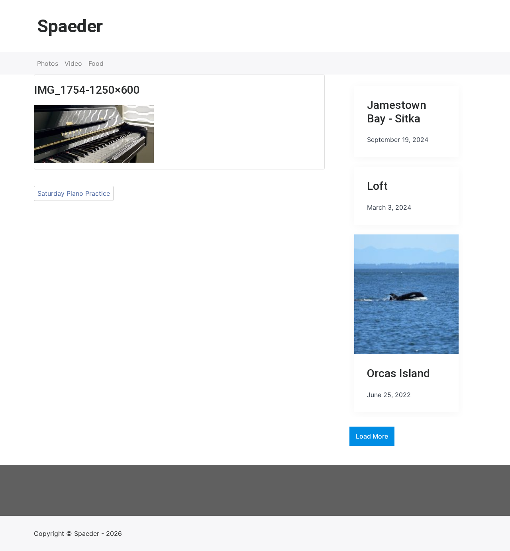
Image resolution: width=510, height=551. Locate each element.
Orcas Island (398, 373)
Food (96, 63)
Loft (377, 186)
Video (73, 63)
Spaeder (70, 26)
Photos (47, 63)
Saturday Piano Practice (73, 193)
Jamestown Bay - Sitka (396, 111)
